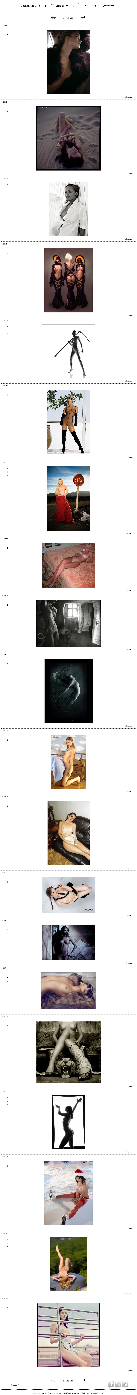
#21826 (5, 102)
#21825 (5, 178)
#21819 (5, 595)
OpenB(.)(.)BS (28, 5)
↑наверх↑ (14, 1384)
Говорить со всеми (54, 1393)
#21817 (5, 731)
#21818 (5, 654)
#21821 (5, 462)
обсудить (128, 97)
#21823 (5, 320)
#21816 (5, 796)
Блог (64, 1393)
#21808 (5, 1299)
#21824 (5, 244)
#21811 (5, 1091)
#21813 (5, 968)
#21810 (5, 1157)
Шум (85, 5)
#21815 (5, 873)
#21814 (5, 920)
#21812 (5, 1017)
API (102, 1393)
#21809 (5, 1233)
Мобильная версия (93, 1393)
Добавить (109, 5)
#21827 (5, 25)
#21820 (5, 538)
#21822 (5, 386)
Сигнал (59, 5)
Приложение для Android (76, 1393)
